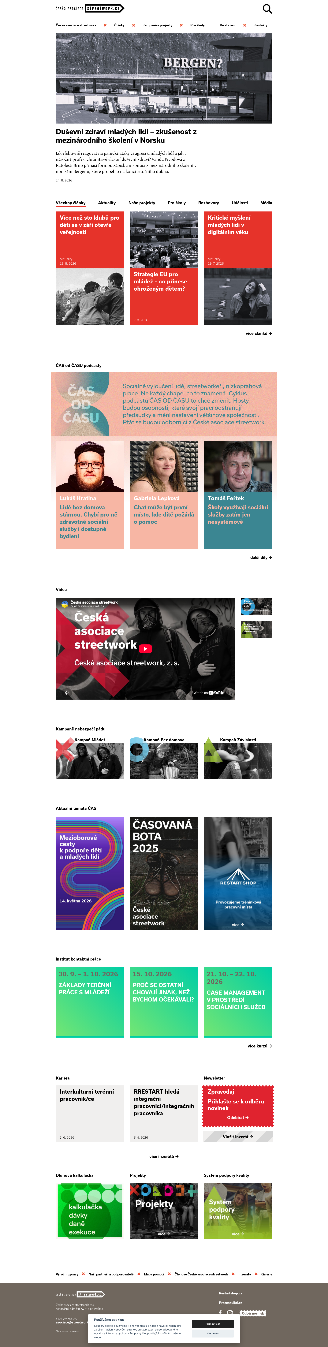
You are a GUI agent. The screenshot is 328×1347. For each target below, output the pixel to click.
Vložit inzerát (238, 1137)
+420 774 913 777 (66, 1318)
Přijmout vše (213, 1323)
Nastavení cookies (67, 1331)
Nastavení (213, 1333)
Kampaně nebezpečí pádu (81, 729)
